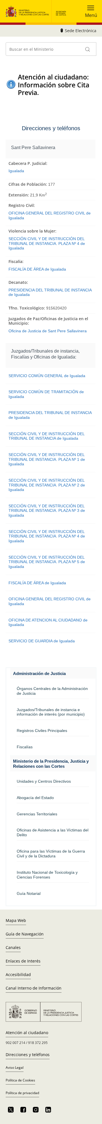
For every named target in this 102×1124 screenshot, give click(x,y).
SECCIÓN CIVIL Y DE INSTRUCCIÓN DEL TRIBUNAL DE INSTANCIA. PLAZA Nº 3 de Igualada (46, 510)
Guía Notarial (29, 893)
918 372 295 (38, 1042)
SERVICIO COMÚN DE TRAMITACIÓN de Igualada (46, 394)
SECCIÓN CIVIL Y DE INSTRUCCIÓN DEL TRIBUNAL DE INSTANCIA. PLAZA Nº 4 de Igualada (46, 243)
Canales (13, 947)
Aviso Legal (15, 1067)
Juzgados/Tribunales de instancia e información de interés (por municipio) (51, 712)
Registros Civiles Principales (42, 730)
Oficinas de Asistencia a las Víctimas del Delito (52, 832)
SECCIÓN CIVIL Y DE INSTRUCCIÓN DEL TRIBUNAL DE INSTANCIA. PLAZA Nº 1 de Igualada (46, 459)
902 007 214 (15, 1042)
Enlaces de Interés (23, 961)
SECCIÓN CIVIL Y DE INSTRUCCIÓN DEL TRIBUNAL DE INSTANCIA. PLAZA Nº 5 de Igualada (46, 562)
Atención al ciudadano (27, 1032)
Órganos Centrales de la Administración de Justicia (52, 691)
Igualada (16, 171)
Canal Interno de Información (33, 988)
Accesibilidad (18, 974)
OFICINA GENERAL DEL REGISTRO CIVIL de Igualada (49, 215)
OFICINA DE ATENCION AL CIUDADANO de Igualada (48, 622)
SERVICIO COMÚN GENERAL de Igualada (46, 375)
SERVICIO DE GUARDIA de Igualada (41, 641)
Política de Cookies (20, 1080)
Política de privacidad (22, 1092)
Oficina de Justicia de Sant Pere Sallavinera (47, 331)
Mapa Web (16, 920)
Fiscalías (25, 747)
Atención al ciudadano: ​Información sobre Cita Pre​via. (54, 85)
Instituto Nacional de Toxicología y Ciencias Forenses (47, 874)
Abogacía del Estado (35, 797)
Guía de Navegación (25, 934)
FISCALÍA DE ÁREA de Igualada (37, 269)
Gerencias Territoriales (37, 814)
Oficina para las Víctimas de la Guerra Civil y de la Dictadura (51, 853)
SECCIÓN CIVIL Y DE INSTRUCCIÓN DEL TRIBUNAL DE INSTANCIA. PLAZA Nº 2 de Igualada (46, 485)
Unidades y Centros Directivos (44, 781)
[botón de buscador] (88, 49)
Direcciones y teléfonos (28, 1054)
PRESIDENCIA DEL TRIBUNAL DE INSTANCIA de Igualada (50, 292)
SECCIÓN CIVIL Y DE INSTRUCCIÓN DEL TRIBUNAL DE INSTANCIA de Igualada (46, 436)
